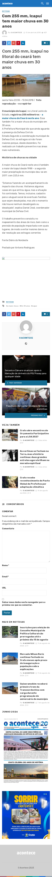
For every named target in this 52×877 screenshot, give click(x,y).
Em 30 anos (25, 306)
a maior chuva (12, 306)
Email (5, 576)
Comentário (8, 528)
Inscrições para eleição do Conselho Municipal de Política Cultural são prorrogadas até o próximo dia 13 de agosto (35, 633)
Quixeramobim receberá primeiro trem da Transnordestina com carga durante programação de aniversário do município (34, 691)
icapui (34, 306)
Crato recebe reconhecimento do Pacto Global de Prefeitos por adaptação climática (35, 482)
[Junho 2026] (26, 751)
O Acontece (16, 32)
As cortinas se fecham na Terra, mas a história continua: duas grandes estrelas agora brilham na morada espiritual (34, 457)
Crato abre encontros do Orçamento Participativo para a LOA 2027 (34, 433)
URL (4, 588)
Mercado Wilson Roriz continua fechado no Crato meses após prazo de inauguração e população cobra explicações (33, 662)
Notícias (6, 11)
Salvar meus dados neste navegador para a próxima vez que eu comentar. (23, 603)
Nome (5, 565)
